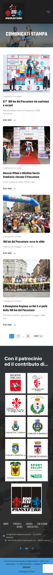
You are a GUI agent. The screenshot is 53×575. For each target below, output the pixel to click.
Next (37, 336)
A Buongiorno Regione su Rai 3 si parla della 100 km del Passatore (25, 308)
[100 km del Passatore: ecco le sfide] (26, 214)
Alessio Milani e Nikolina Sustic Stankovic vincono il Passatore (21, 175)
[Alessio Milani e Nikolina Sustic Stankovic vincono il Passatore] (26, 145)
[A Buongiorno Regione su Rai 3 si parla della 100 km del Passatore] (26, 278)
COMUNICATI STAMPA (26, 34)
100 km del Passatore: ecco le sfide (24, 242)
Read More (7, 120)
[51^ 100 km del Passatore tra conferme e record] (26, 74)
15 (28, 336)
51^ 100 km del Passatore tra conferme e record (26, 103)
